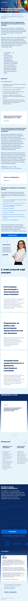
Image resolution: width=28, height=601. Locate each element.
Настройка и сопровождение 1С (11, 220)
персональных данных (14, 536)
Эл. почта (4, 520)
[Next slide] (15, 434)
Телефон (4, 526)
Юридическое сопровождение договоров (13, 214)
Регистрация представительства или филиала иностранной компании (14, 200)
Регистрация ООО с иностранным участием (14, 203)
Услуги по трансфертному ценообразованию (14, 210)
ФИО (3, 503)
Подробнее (5, 254)
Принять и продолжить (10, 592)
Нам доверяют (5, 551)
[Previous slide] (22, 551)
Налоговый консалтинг (9, 208)
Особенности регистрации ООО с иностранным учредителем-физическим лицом (13, 409)
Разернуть (6, 120)
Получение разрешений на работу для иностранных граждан (13, 205)
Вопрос (4, 509)
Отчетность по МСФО (8, 212)
